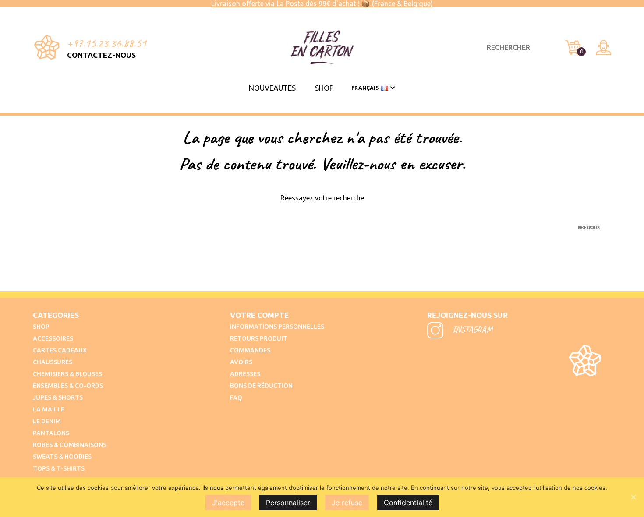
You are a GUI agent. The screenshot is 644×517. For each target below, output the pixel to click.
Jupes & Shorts (58, 397)
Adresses (245, 373)
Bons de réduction (261, 385)
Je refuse (347, 502)
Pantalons (51, 432)
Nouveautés (272, 88)
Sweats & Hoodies (62, 456)
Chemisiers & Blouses (67, 373)
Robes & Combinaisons (69, 444)
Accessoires (53, 338)
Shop (324, 88)
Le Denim (47, 421)
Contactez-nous (101, 55)
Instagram (471, 329)
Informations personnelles (277, 326)
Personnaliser (288, 502)
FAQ (236, 397)
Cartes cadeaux (60, 350)
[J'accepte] (633, 496)
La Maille (48, 409)
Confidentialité (408, 502)
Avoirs (241, 362)
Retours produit (258, 338)
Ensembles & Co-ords (68, 385)
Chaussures (52, 362)
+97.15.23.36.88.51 (106, 42)
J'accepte (228, 502)
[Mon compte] (603, 47)
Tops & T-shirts (59, 468)
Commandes (250, 350)
